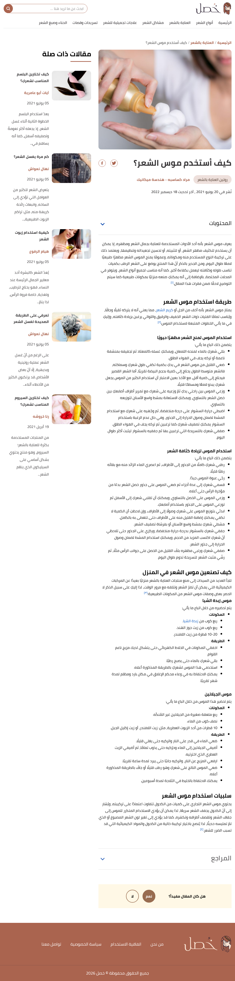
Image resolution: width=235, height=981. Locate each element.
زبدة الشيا (190, 620)
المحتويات (220, 223)
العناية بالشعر (179, 22)
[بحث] (8, 8)
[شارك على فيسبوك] (102, 163)
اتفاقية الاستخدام (126, 944)
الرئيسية (225, 22)
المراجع (221, 858)
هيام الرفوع (39, 251)
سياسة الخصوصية (85, 944)
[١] (172, 282)
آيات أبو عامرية (36, 92)
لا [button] (132, 896)
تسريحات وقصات (85, 22)
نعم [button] (149, 896)
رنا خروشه (41, 416)
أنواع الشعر (204, 22)
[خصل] (213, 8)
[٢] (159, 322)
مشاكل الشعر (153, 22)
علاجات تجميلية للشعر (120, 22)
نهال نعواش (38, 168)
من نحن (157, 944)
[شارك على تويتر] (114, 163)
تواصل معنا (51, 944)
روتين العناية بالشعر (212, 179)
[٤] (201, 829)
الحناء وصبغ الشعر (53, 22)
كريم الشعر (164, 309)
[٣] (146, 592)
